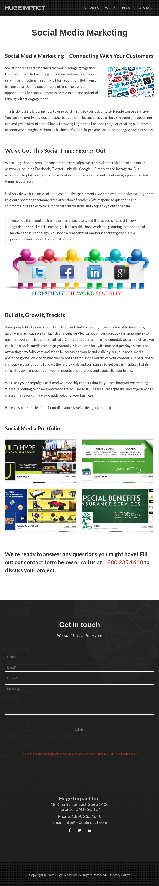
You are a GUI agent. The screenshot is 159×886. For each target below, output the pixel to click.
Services (91, 8)
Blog (126, 8)
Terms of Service (119, 753)
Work (110, 8)
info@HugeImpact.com (85, 822)
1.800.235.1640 (123, 562)
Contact (145, 8)
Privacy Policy (94, 753)
